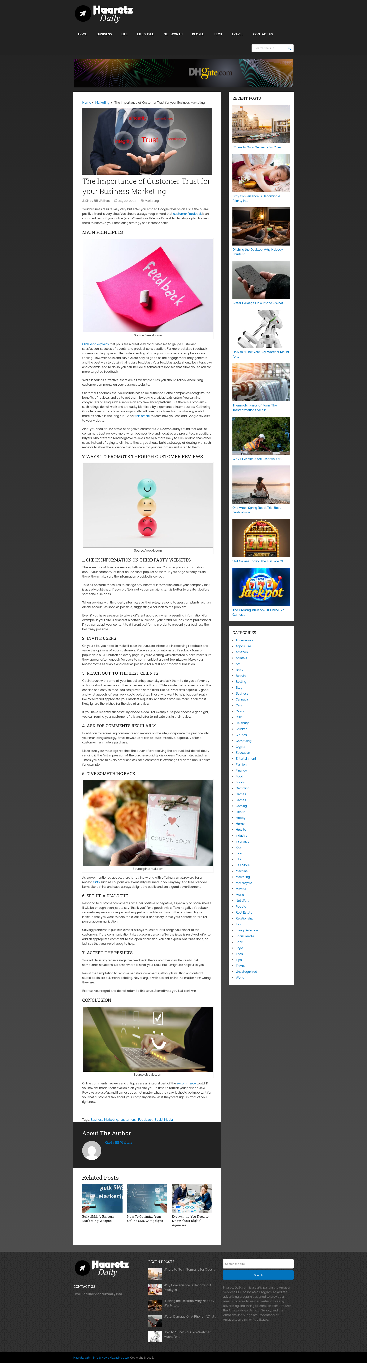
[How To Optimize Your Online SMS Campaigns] (147, 1198)
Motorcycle (244, 883)
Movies (241, 889)
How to (241, 829)
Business (104, 34)
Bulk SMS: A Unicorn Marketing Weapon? (98, 1218)
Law (239, 853)
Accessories (244, 640)
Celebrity (242, 723)
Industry (241, 835)
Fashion (241, 764)
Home (82, 34)
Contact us (263, 34)
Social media (245, 936)
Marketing (152, 201)
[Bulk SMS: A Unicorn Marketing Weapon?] (102, 1198)
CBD (239, 717)
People (198, 34)
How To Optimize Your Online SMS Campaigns (145, 1218)
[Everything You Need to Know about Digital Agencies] (192, 1198)
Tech (218, 34)
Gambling (242, 788)
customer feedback (187, 214)
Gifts (96, 882)
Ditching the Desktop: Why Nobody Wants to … (189, 1303)
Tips (239, 960)
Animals (241, 658)
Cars (239, 705)
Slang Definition (247, 930)
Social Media (164, 1119)
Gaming (241, 806)
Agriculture (243, 646)
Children (241, 729)
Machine (242, 871)
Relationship (244, 918)
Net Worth (173, 34)
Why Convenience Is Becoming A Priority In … (187, 1287)
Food (239, 776)
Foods (240, 782)
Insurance (242, 841)
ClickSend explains (95, 344)
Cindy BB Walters (97, 201)
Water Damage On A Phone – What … (190, 1316)
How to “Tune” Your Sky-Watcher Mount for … (187, 1334)
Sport (240, 942)
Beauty (241, 676)
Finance (241, 770)
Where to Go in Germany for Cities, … (189, 1269)
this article (142, 416)
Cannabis (242, 699)
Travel (237, 34)
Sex (238, 924)
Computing (244, 741)
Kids (239, 847)
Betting (241, 682)
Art (238, 664)
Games (241, 794)
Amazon (242, 652)
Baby (239, 670)
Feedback (145, 1119)
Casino (240, 711)
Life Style (145, 34)
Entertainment (246, 758)
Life (124, 34)
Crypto (240, 747)
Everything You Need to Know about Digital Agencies (190, 1220)
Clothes (241, 735)
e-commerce (186, 1083)
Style (239, 948)
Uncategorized (246, 972)
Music (240, 895)
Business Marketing (104, 1119)
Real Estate (244, 912)
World (240, 977)
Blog (239, 687)
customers (128, 1119)
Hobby (240, 818)
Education (243, 753)
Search (290, 48)
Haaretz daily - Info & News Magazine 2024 (101, 1357)
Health (240, 812)
